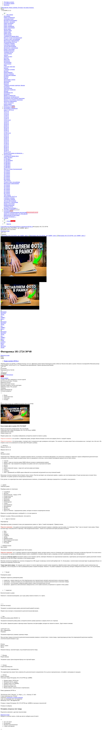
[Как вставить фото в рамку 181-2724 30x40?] (15, 423)
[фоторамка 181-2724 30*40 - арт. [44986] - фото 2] (43, 235)
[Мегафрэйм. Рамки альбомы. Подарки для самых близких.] (17, 7)
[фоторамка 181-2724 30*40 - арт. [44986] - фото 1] (15, 235)
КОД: (2, 357)
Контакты (6, 5)
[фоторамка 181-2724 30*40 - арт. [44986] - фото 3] (71, 235)
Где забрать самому (9, 3)
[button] (10, 374)
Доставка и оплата (9, 2)
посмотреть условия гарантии (14, 697)
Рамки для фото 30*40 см (11, 361)
